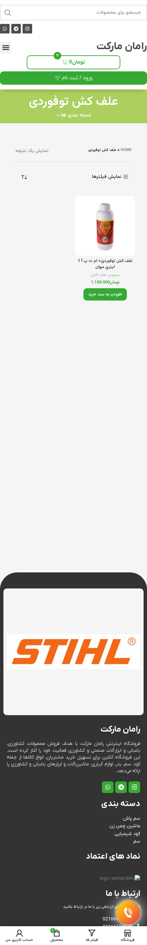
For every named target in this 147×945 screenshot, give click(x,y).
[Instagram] (27, 28)
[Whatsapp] (5, 28)
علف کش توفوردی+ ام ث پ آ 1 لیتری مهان (105, 264)
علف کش (99, 275)
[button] (5, 47)
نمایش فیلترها (106, 176)
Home (126, 150)
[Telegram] (16, 28)
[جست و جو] (8, 12)
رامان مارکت (121, 46)
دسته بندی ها (76, 115)
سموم (114, 275)
